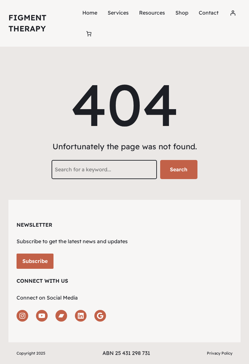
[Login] (232, 12)
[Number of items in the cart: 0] (88, 33)
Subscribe (35, 261)
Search (178, 169)
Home (89, 12)
